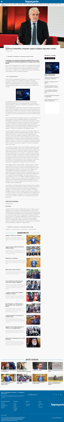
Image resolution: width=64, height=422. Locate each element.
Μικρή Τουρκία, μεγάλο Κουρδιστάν (13, 269)
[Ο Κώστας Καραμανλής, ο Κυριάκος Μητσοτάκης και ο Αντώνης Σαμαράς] (33, 285)
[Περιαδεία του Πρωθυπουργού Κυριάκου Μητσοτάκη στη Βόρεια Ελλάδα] (24, 378)
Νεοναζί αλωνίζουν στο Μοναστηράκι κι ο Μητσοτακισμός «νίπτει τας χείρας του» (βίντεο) (14, 305)
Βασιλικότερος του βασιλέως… (11, 258)
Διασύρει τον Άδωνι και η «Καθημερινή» (13, 235)
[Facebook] (45, 58)
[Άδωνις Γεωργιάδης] (39, 366)
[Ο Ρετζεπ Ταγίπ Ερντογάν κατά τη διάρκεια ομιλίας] (33, 274)
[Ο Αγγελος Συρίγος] (33, 262)
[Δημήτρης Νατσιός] (39, 378)
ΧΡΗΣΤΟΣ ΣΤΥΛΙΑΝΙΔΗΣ (32, 229)
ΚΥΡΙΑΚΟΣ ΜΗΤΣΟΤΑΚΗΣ (15, 229)
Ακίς (39, 405)
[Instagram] (56, 395)
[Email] (54, 58)
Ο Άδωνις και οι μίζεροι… (37, 370)
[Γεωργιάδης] (33, 240)
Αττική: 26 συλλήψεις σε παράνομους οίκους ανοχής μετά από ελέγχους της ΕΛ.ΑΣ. (51, 91)
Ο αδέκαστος (41, 407)
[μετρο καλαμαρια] (33, 331)
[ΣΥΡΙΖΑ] (55, 366)
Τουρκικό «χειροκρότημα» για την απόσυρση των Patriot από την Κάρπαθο (54, 383)
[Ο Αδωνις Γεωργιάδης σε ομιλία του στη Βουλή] (33, 320)
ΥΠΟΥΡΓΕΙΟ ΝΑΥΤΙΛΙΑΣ (24, 229)
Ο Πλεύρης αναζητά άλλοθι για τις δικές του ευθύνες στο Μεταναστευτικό (7, 383)
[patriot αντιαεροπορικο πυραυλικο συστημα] (55, 378)
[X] (48, 58)
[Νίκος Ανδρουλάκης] (8, 366)
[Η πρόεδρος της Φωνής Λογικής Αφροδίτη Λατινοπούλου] (24, 366)
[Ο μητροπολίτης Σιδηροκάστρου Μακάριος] (33, 342)
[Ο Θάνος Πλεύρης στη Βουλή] (8, 378)
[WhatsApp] (52, 58)
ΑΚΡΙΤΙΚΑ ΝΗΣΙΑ (8, 229)
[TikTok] (58, 395)
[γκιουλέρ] (33, 251)
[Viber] (50, 58)
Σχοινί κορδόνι (41, 404)
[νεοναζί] (33, 308)
